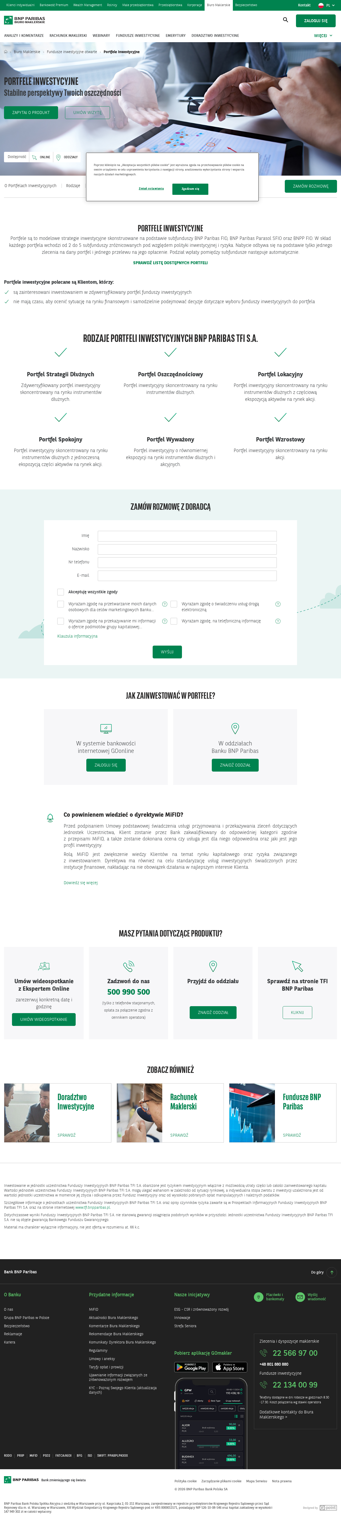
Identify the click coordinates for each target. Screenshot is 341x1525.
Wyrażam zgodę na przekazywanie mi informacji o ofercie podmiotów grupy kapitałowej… (112, 624)
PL (331, 6)
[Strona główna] (7, 52)
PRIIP (20, 1455)
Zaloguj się (315, 21)
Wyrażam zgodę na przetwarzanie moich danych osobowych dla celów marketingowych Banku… (112, 607)
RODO (8, 1455)
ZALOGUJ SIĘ (106, 765)
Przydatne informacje (111, 1295)
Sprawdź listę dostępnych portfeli (170, 263)
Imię (85, 536)
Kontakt (304, 5)
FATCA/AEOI (63, 1455)
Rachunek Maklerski (183, 1102)
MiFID (34, 1455)
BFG (79, 1455)
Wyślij (167, 652)
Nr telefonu (78, 562)
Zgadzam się (190, 189)
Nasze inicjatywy (192, 1295)
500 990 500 (128, 993)
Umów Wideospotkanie (43, 1020)
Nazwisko (80, 549)
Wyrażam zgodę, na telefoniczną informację (221, 621)
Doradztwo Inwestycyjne (76, 1102)
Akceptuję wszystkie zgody (93, 592)
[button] (31, 112)
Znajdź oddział (235, 765)
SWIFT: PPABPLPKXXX (112, 1455)
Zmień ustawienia (151, 188)
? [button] (164, 604)
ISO (90, 1455)
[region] (172, 176)
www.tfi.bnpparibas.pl (92, 1208)
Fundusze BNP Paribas (302, 1102)
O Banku (12, 1295)
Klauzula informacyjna (77, 636)
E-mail (83, 576)
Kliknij (301, 1012)
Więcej (320, 36)
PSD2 (46, 1455)
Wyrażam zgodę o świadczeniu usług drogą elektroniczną (220, 607)
